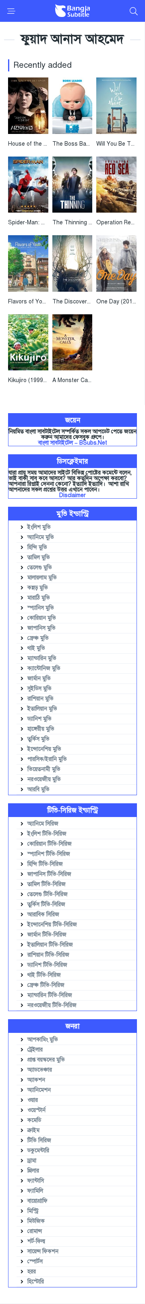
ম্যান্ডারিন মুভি (41, 658)
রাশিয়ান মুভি (40, 698)
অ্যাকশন (36, 1079)
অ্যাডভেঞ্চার (39, 1069)
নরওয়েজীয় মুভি (44, 779)
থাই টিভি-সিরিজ (44, 975)
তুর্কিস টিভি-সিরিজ (46, 904)
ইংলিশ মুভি (39, 527)
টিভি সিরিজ (39, 1140)
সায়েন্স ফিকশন (42, 1251)
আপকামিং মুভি (42, 1039)
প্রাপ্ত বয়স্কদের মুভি (46, 1059)
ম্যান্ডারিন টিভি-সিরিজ (49, 995)
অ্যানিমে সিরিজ (42, 823)
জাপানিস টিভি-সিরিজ (49, 874)
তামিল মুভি (38, 557)
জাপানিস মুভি (41, 628)
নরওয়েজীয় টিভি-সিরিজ (52, 1005)
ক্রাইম (33, 1130)
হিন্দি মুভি (37, 547)
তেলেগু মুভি (39, 567)
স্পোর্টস (35, 1261)
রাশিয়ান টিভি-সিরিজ (48, 954)
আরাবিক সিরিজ (43, 914)
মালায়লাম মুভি (42, 577)
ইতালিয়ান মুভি (42, 708)
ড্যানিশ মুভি (39, 718)
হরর (31, 1271)
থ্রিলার (33, 1170)
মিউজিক (36, 1221)
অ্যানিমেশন (39, 1090)
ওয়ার (32, 1100)
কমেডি (34, 1120)
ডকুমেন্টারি (38, 1150)
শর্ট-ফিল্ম (36, 1241)
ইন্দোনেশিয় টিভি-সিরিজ (52, 924)
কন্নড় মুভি (37, 587)
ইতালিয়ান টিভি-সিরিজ (50, 944)
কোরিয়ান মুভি (41, 617)
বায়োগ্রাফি (37, 1200)
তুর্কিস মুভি (38, 739)
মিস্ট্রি (33, 1211)
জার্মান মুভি (39, 678)
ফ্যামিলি (35, 1190)
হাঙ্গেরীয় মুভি (40, 728)
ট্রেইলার (35, 1049)
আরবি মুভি (38, 789)
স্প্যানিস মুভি (40, 607)
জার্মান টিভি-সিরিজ (46, 934)
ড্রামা (31, 1160)
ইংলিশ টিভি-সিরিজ (46, 833)
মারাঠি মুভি (38, 597)
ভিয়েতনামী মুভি (43, 769)
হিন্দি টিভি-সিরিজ (45, 864)
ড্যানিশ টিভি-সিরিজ (47, 964)
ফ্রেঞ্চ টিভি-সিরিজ (45, 985)
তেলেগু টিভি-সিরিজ (47, 894)
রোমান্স (34, 1231)
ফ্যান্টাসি (35, 1180)
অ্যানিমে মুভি (40, 537)
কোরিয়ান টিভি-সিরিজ (49, 843)
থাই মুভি (36, 648)
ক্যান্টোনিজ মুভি (43, 668)
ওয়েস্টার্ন (36, 1110)
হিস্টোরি (35, 1281)
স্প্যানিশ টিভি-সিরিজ (48, 854)
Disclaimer (72, 495)
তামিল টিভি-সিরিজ (46, 884)
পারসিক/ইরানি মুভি (47, 759)
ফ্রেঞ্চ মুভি (38, 638)
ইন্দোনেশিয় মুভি (44, 749)
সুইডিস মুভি (39, 688)
